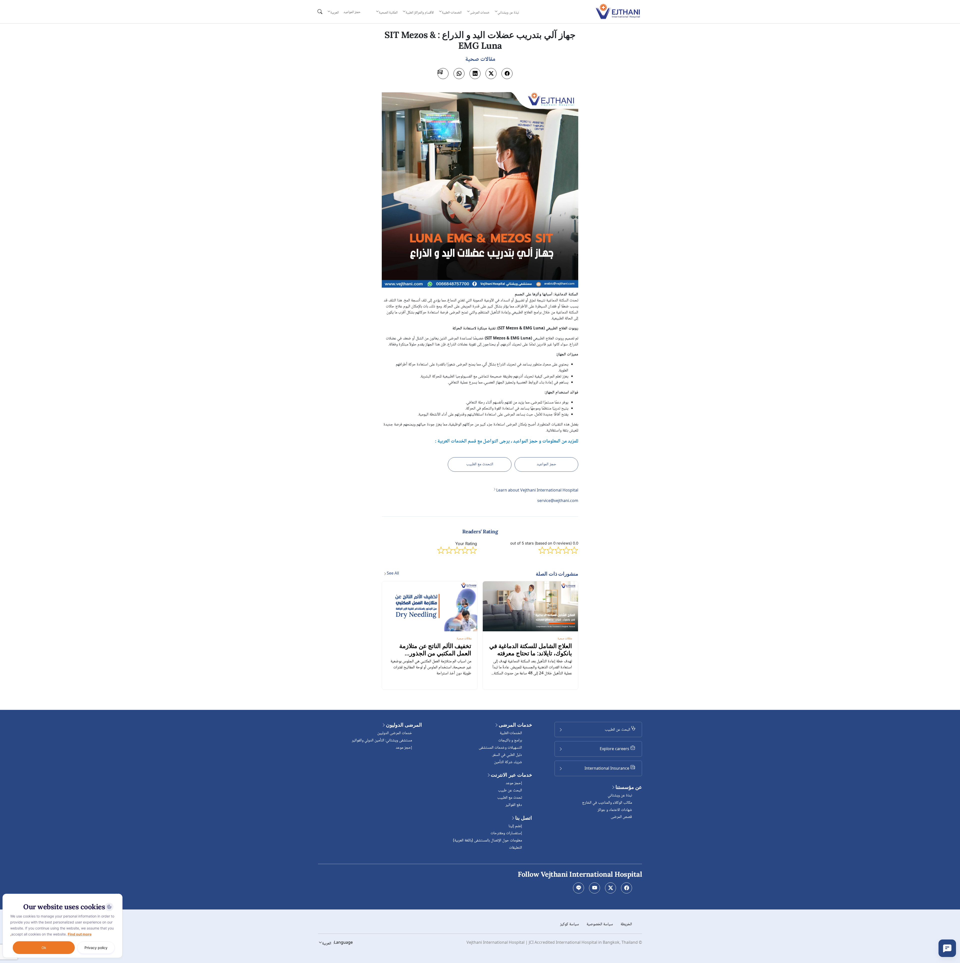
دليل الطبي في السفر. (507, 755)
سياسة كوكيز (569, 924)
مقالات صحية (565, 638)
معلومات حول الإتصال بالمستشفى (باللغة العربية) (487, 840)
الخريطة (626, 924)
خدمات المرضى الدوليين (394, 733)
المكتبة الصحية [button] (388, 13)
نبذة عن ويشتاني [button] (508, 13)
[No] (117, 894)
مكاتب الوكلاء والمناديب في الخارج (607, 802)
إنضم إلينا (515, 826)
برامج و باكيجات (510, 740)
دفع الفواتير (514, 805)
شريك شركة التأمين (508, 762)
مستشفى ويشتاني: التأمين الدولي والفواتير (382, 740)
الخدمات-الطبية (511, 733)
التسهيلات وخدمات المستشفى (500, 747)
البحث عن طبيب (510, 790)
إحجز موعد (514, 783)
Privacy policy (96, 947)
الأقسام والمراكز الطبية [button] (420, 13)
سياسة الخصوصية (599, 924)
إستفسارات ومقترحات (506, 833)
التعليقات (515, 847)
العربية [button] (334, 13)
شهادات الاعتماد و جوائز (615, 810)
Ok (44, 947)
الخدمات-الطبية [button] (452, 13)
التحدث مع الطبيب (479, 464)
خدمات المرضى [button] (480, 13)
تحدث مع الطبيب (509, 797)
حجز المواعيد (352, 12)
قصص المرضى (621, 817)
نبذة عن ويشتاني (620, 795)
